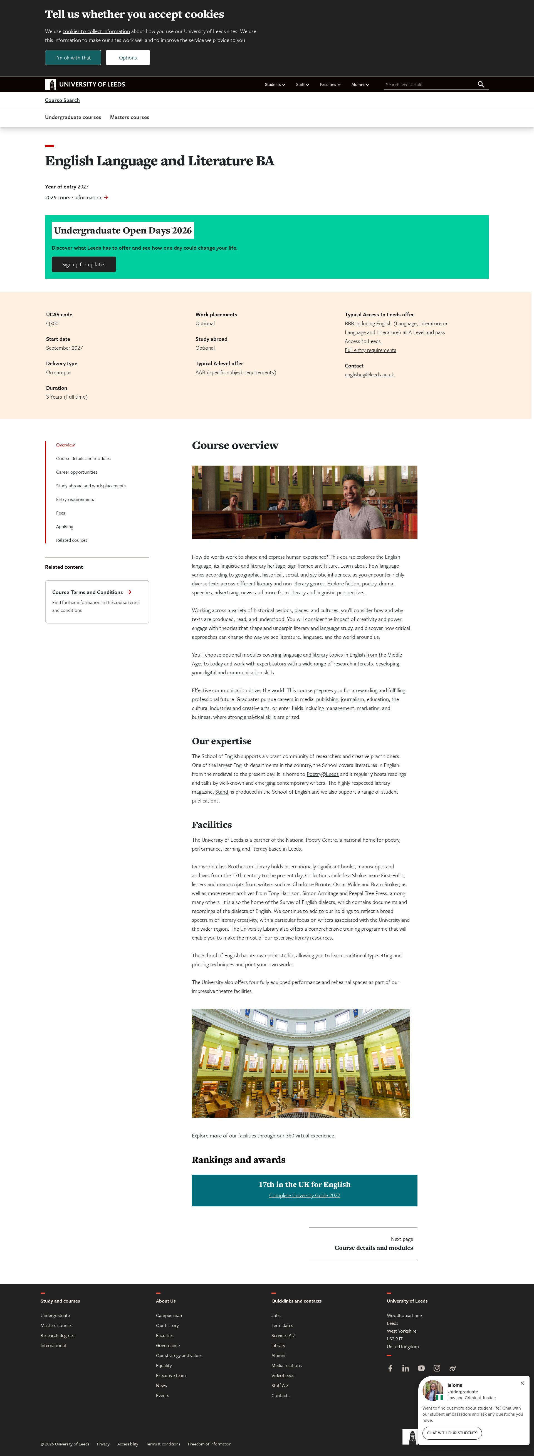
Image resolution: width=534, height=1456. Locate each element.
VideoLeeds (282, 1375)
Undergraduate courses (73, 117)
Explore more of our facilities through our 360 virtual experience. (263, 1135)
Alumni (358, 84)
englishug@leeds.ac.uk (369, 374)
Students (273, 84)
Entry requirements (75, 499)
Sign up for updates (83, 264)
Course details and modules (83, 458)
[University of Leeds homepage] (85, 84)
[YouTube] (421, 1369)
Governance (168, 1345)
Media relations (286, 1365)
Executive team (171, 1375)
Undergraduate (55, 1315)
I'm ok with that (73, 57)
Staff (300, 84)
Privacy (103, 1444)
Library (278, 1345)
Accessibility (127, 1444)
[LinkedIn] (405, 1369)
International (53, 1345)
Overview (65, 444)
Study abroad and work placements (91, 485)
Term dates (282, 1325)
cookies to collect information (96, 31)
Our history (167, 1325)
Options (128, 57)
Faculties (328, 84)
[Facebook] (390, 1369)
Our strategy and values (179, 1355)
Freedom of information (209, 1444)
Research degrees (58, 1335)
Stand (221, 791)
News (161, 1385)
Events (162, 1395)
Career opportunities (76, 471)
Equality (164, 1365)
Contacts (280, 1395)
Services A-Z (283, 1335)
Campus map (169, 1315)
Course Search (62, 100)
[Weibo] (452, 1369)
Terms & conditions (163, 1444)
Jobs (276, 1315)
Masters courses (129, 117)
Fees (60, 512)
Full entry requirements (370, 350)
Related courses (71, 539)
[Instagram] (436, 1369)
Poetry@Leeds (323, 773)
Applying (64, 526)
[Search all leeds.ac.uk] (481, 85)
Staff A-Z (280, 1385)
